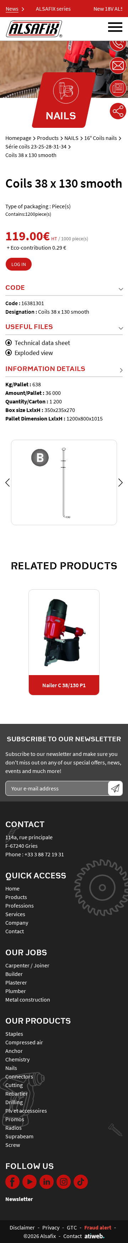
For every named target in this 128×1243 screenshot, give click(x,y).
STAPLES (14, 1033)
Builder (14, 973)
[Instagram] (64, 1182)
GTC (72, 1227)
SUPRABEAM (19, 1136)
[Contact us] (118, 65)
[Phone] (118, 42)
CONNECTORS (19, 1076)
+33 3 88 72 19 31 (44, 854)
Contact (14, 931)
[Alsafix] (34, 29)
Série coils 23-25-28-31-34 (35, 146)
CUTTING (14, 1084)
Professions (19, 905)
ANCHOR (14, 1050)
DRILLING (14, 1102)
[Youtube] (29, 1182)
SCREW (12, 1144)
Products (48, 137)
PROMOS (14, 1119)
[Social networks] (118, 111)
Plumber (15, 990)
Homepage (18, 137)
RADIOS (13, 1127)
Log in (18, 264)
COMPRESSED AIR (24, 1042)
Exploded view (34, 353)
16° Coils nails (100, 137)
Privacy (50, 1227)
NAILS (71, 137)
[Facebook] (12, 1182)
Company (16, 922)
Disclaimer (22, 1227)
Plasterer (16, 982)
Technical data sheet (42, 343)
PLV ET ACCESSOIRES (26, 1110)
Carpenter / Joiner (27, 965)
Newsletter (19, 1198)
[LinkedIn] (46, 1182)
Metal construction (27, 999)
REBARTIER (16, 1093)
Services (15, 914)
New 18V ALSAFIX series (38, 8)
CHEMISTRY (17, 1059)
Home (12, 888)
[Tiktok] (81, 1182)
